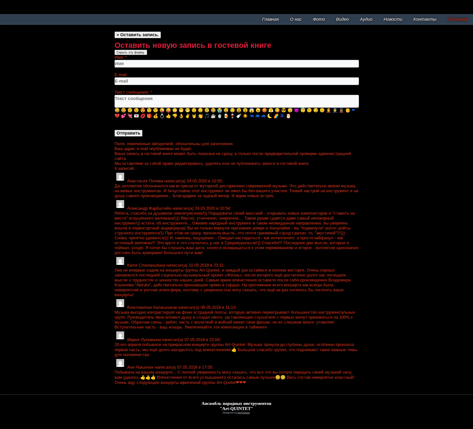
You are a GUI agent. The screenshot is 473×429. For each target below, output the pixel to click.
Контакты (424, 19)
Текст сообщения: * (133, 92)
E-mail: (121, 74)
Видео (342, 19)
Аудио (366, 19)
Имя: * (121, 57)
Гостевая (457, 19)
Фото (319, 19)
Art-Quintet (243, 412)
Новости (393, 19)
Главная (270, 19)
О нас (296, 19)
